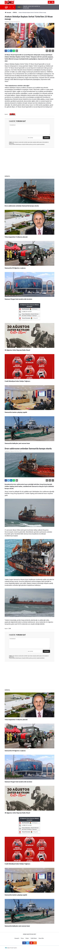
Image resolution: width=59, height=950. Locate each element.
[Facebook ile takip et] (24, 942)
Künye (22, 938)
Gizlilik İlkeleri (34, 938)
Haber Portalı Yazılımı (12, 947)
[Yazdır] (17, 51)
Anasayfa (8, 12)
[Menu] (49, 2)
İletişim (27, 938)
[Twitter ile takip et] (27, 942)
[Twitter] (8, 51)
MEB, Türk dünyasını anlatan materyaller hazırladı (33, 7)
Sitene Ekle (41, 938)
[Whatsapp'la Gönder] (14, 51)
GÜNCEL (15, 12)
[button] (47, 51)
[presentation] (10, 7)
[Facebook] (6, 51)
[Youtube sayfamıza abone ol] (31, 942)
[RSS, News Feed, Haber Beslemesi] (35, 942)
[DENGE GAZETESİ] (9, 2)
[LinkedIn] (11, 51)
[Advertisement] (29, 162)
